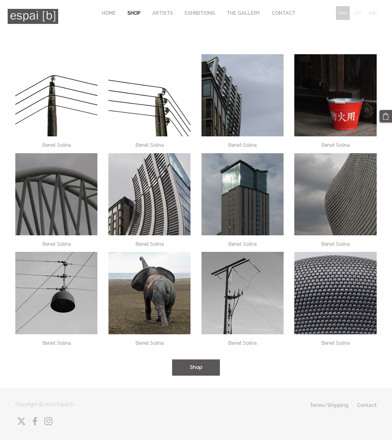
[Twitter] (21, 421)
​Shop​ (196, 367)
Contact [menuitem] (284, 13)
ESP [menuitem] (373, 13)
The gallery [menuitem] (243, 13)
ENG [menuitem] (343, 13)
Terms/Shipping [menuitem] (329, 405)
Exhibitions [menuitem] (200, 13)
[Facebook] (35, 421)
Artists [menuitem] (162, 13)
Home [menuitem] (109, 13)
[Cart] (385, 116)
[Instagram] (48, 421)
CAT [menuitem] (357, 13)
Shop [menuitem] (134, 13)
